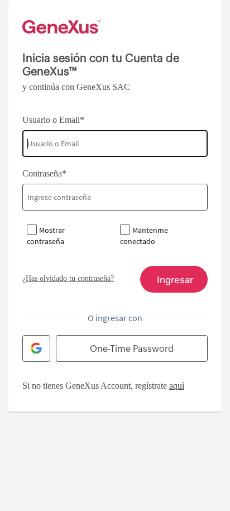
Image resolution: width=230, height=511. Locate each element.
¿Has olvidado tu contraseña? (68, 278)
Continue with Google (36, 348)
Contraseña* (44, 173)
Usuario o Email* (53, 120)
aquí (176, 385)
